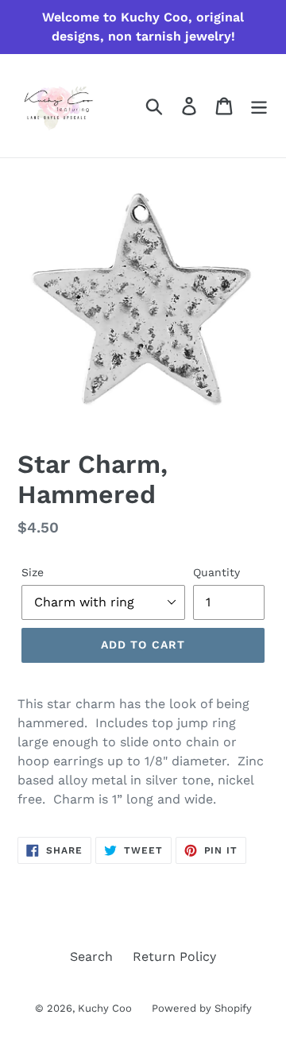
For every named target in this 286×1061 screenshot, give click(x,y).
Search (91, 956)
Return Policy (174, 956)
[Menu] (259, 106)
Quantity (216, 572)
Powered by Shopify (202, 1008)
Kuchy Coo (105, 1008)
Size (32, 572)
